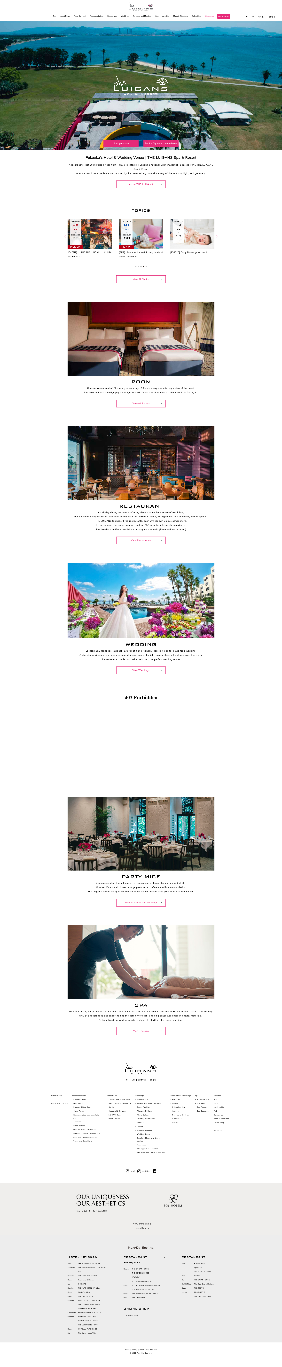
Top (54, 16)
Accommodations (96, 16)
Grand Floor (78, 1103)
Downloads (176, 1119)
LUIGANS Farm (115, 1115)
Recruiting (218, 1130)
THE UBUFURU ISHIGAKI (88, 1325)
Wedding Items (143, 1134)
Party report (142, 1145)
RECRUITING (223, 16)
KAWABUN (136, 1277)
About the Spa (203, 1099)
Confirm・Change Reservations (86, 1133)
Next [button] (217, 236)
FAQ (215, 1111)
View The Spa (141, 1031)
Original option (178, 1107)
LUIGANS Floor (79, 1099)
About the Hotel (80, 16)
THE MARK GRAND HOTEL (88, 1276)
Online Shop (196, 16)
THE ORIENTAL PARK (202, 1296)
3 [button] (141, 266)
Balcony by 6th (199, 1263)
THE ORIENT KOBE (85, 1296)
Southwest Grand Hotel (87, 1317)
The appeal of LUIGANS (147, 1149)
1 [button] (135, 266)
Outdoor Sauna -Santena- (84, 1129)
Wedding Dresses (144, 1130)
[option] (93, 239)
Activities (165, 16)
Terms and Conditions (82, 1141)
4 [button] (143, 266)
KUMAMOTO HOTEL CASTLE (89, 1312)
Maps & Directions (180, 16)
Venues (140, 1123)
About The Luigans (59, 1103)
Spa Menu (201, 1103)
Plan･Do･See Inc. (144, 1353)
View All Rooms (141, 403)
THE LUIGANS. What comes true (151, 1152)
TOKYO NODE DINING (203, 1272)
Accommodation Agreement (85, 1137)
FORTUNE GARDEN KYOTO (143, 1289)
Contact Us (209, 16)
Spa (156, 16)
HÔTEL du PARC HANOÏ (87, 1329)
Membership (219, 1107)
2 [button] (138, 266)
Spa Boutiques (203, 1111)
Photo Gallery (143, 1115)
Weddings (125, 16)
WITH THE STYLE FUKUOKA (89, 1300)
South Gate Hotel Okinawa (88, 1321)
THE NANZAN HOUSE (140, 1269)
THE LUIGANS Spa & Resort (89, 1304)
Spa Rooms (202, 1107)
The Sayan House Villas (87, 1333)
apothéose (198, 1267)
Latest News (65, 16)
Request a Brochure (180, 1115)
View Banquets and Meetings (141, 902)
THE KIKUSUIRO (138, 1297)
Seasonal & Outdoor (117, 1111)
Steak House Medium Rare (120, 1103)
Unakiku (197, 1276)
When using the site (148, 1349)
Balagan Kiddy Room (82, 1107)
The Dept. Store (132, 1315)
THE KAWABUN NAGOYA (141, 1281)
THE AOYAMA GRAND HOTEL (89, 1263)
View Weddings (141, 670)
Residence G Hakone (86, 1280)
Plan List (176, 1099)
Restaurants (112, 16)
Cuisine (140, 1126)
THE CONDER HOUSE (140, 1273)
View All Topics (141, 279)
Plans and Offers (144, 1111)
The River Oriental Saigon (204, 1284)
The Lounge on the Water (120, 1099)
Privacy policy (131, 1349)
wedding (146, 1171)
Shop (216, 1099)
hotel (132, 1171)
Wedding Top (142, 1099)
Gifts (216, 1103)
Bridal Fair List (143, 1107)
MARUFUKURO (84, 1292)
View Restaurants (141, 540)
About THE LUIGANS (141, 184)
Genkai (112, 1107)
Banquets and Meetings (142, 16)
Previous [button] (65, 236)
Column (175, 1123)
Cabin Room (78, 1111)
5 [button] (146, 266)
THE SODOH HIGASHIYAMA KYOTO (146, 1285)
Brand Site (141, 1228)
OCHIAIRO (82, 1284)
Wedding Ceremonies (146, 1119)
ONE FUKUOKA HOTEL (87, 1308)
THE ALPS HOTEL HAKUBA (89, 1288)
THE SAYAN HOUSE (202, 1280)
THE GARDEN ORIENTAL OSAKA (145, 1293)
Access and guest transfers (149, 1103)
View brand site (141, 1224)
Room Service (79, 1125)
